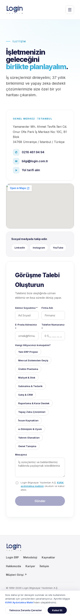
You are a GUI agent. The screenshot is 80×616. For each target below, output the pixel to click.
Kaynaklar (48, 557)
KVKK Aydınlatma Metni (19, 602)
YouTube (58, 247)
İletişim (44, 566)
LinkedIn (20, 247)
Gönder (40, 501)
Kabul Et (57, 610)
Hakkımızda (13, 566)
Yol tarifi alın (27, 170)
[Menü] (69, 9)
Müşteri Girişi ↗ (16, 574)
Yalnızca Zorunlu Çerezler (25, 610)
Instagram (39, 247)
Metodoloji (30, 557)
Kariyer (30, 566)
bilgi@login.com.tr (31, 161)
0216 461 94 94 (29, 152)
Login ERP (12, 557)
